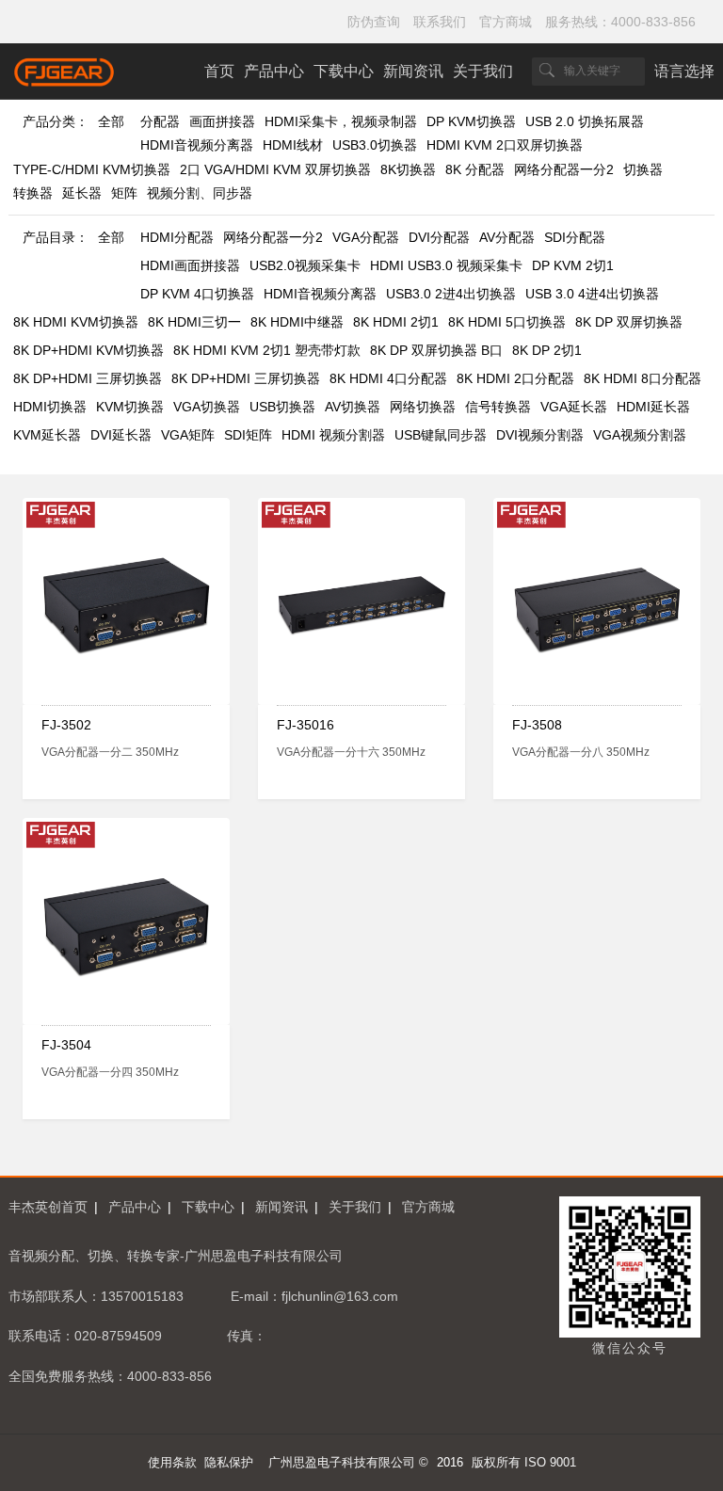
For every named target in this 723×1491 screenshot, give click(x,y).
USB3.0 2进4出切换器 (451, 293)
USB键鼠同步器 (440, 434)
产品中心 (274, 71)
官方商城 (505, 21)
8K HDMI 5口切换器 (507, 322)
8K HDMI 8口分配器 (642, 378)
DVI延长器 (121, 434)
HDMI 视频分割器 (333, 434)
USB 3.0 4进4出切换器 (592, 293)
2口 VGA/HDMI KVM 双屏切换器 (275, 169)
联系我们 (439, 21)
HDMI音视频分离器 (196, 145)
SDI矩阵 (248, 434)
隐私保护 (228, 1462)
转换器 (33, 193)
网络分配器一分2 (564, 169)
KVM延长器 (47, 434)
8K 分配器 (475, 169)
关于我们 (483, 71)
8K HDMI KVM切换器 (75, 322)
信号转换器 (498, 406)
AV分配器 (507, 237)
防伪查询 (373, 21)
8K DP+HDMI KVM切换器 (88, 350)
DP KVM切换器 (471, 121)
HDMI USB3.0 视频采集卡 (446, 265)
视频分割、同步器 (199, 193)
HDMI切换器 (50, 406)
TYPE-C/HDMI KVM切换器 (91, 169)
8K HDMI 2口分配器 (515, 378)
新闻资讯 (413, 71)
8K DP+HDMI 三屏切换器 (87, 378)
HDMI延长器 (653, 406)
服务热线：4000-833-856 (620, 21)
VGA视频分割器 (639, 434)
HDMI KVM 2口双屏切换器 (504, 145)
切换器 (643, 169)
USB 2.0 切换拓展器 (584, 121)
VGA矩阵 (188, 434)
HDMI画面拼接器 (190, 265)
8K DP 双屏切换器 (629, 322)
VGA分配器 (365, 237)
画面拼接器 (222, 121)
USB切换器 (282, 406)
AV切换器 (352, 406)
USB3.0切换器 (374, 145)
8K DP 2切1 (547, 350)
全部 (111, 121)
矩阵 (124, 193)
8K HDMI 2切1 (396, 322)
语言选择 (684, 71)
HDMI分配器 (177, 237)
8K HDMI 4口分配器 (388, 378)
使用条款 (172, 1462)
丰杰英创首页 (48, 1206)
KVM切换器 (130, 406)
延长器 (82, 193)
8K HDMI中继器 (297, 322)
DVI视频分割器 (540, 434)
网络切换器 (423, 406)
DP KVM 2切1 (573, 265)
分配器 (160, 121)
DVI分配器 (439, 237)
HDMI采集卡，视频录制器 (341, 121)
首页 (219, 71)
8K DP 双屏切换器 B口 (436, 350)
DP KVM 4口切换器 (197, 293)
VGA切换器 (206, 406)
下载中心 (343, 71)
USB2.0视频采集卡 (305, 265)
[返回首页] (64, 82)
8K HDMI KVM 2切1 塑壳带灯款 (267, 350)
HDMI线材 (293, 145)
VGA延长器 (573, 406)
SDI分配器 (574, 237)
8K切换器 (408, 169)
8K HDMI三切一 (194, 322)
